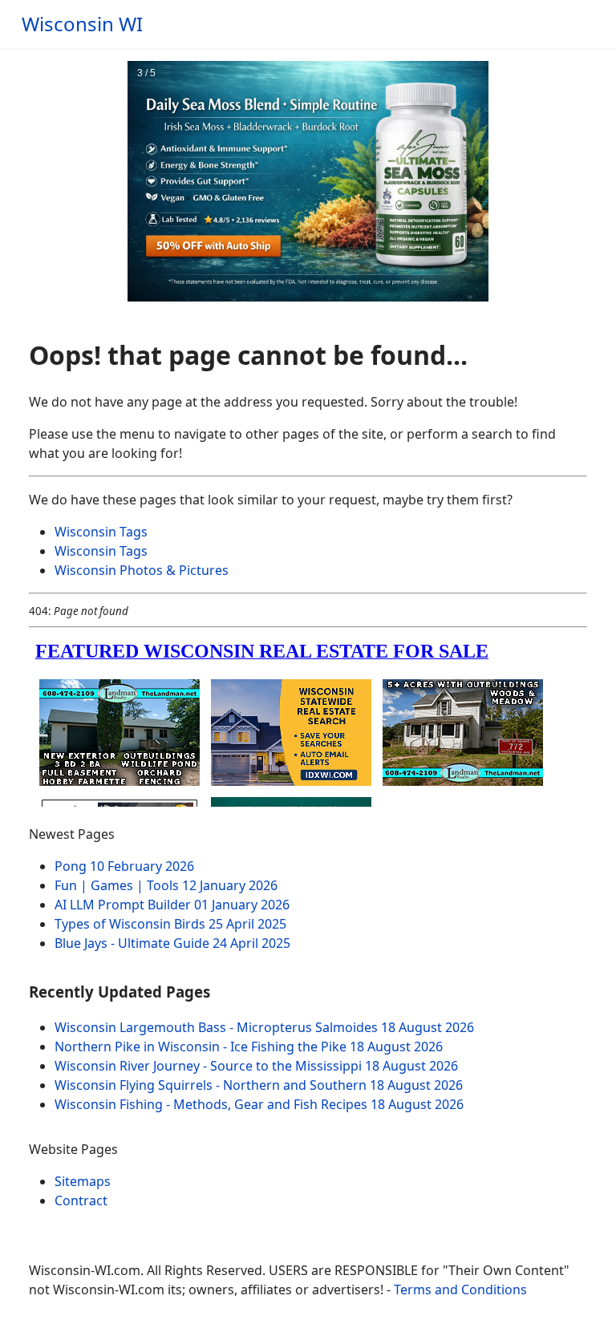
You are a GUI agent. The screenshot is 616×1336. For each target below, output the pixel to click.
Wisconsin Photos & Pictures (142, 570)
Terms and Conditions (460, 1289)
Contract (81, 1200)
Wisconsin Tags (101, 531)
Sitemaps (83, 1181)
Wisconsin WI (82, 24)
